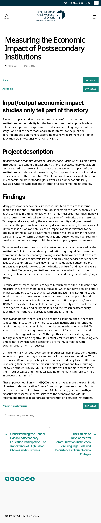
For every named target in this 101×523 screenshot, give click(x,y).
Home (64, 2)
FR (96, 2)
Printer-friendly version (14, 406)
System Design (28, 415)
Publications (76, 2)
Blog (88, 2)
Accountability (14, 415)
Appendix (7, 89)
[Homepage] (50, 15)
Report (6, 80)
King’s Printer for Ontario (26, 516)
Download (90, 80)
